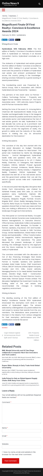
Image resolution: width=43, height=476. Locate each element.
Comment (6, 402)
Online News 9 (10, 3)
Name (5, 428)
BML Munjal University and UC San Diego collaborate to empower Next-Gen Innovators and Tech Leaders (20, 352)
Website (5, 444)
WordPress (25, 473)
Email (4, 436)
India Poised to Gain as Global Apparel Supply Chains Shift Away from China (19, 379)
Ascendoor (37, 471)
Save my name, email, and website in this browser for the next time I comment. (19, 453)
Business (5, 327)
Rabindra (22, 35)
